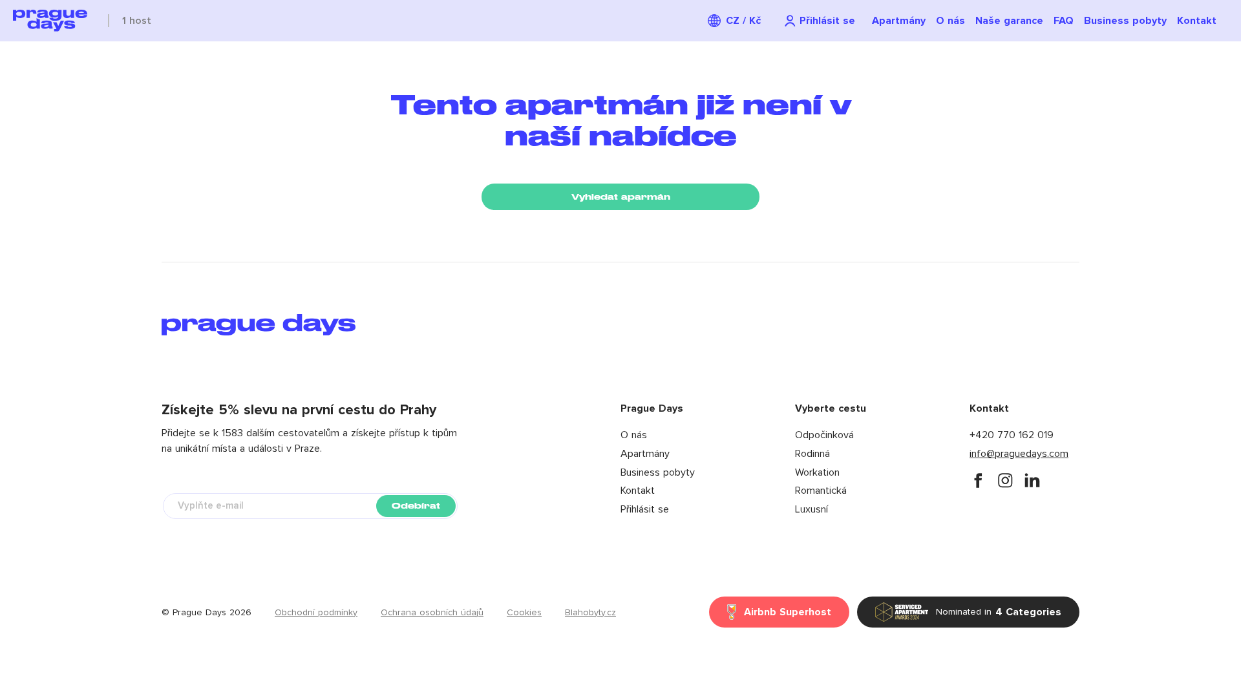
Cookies (524, 612)
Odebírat (416, 506)
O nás (950, 21)
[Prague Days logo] (50, 21)
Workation (817, 472)
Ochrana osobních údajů (432, 612)
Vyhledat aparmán (620, 197)
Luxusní (811, 509)
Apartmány (899, 21)
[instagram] (1005, 480)
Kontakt (1196, 21)
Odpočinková (824, 435)
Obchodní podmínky (316, 612)
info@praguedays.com (1019, 454)
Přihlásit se (644, 509)
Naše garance (1009, 21)
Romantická (821, 490)
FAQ (1064, 21)
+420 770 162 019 (1012, 435)
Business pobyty (1125, 21)
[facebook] (978, 480)
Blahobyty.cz (590, 612)
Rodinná (812, 454)
